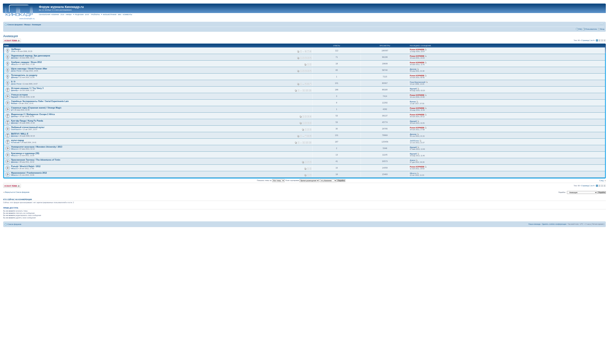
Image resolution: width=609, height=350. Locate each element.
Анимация (36, 25)
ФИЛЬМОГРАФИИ (109, 14)
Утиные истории (19, 95)
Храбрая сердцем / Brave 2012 (26, 62)
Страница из (587, 40)
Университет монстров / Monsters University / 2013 (36, 147)
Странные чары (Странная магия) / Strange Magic (36, 108)
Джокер (14, 58)
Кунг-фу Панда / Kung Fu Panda (27, 121)
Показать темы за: (264, 180)
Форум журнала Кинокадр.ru (61, 7)
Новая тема (8, 39)
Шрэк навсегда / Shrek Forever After (29, 68)
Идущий (413, 89)
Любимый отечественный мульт (27, 127)
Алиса (412, 160)
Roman (14, 103)
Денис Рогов (16, 71)
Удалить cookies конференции (554, 224)
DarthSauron (16, 129)
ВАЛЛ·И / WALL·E (19, 134)
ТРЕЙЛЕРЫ (95, 14)
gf (12, 110)
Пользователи (591, 29)
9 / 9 (13, 82)
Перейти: (562, 192)
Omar (13, 51)
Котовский (15, 142)
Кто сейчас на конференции (17, 199)
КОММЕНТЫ (127, 14)
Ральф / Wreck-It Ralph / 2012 (25, 166)
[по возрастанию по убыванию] (333, 180)
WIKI (119, 14)
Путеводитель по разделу (24, 75)
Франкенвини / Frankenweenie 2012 (29, 173)
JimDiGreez (414, 141)
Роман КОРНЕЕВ (417, 49)
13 (310, 90)
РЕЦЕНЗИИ (79, 14)
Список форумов (15, 25)
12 (307, 90)
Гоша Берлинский (417, 82)
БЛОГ (87, 14)
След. (601, 181)
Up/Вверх (16, 49)
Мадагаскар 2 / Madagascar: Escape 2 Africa (33, 114)
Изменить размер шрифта (602, 24)
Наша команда (534, 224)
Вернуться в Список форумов (17, 192)
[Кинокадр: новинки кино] (19, 10)
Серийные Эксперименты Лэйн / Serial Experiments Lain (40, 101)
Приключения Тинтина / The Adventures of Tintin (35, 160)
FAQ (580, 29)
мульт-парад (17, 140)
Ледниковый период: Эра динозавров (30, 55)
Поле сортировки (292, 180)
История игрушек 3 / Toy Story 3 (27, 88)
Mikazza (14, 64)
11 (303, 90)
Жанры (27, 25)
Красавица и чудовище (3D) (25, 153)
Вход (602, 29)
